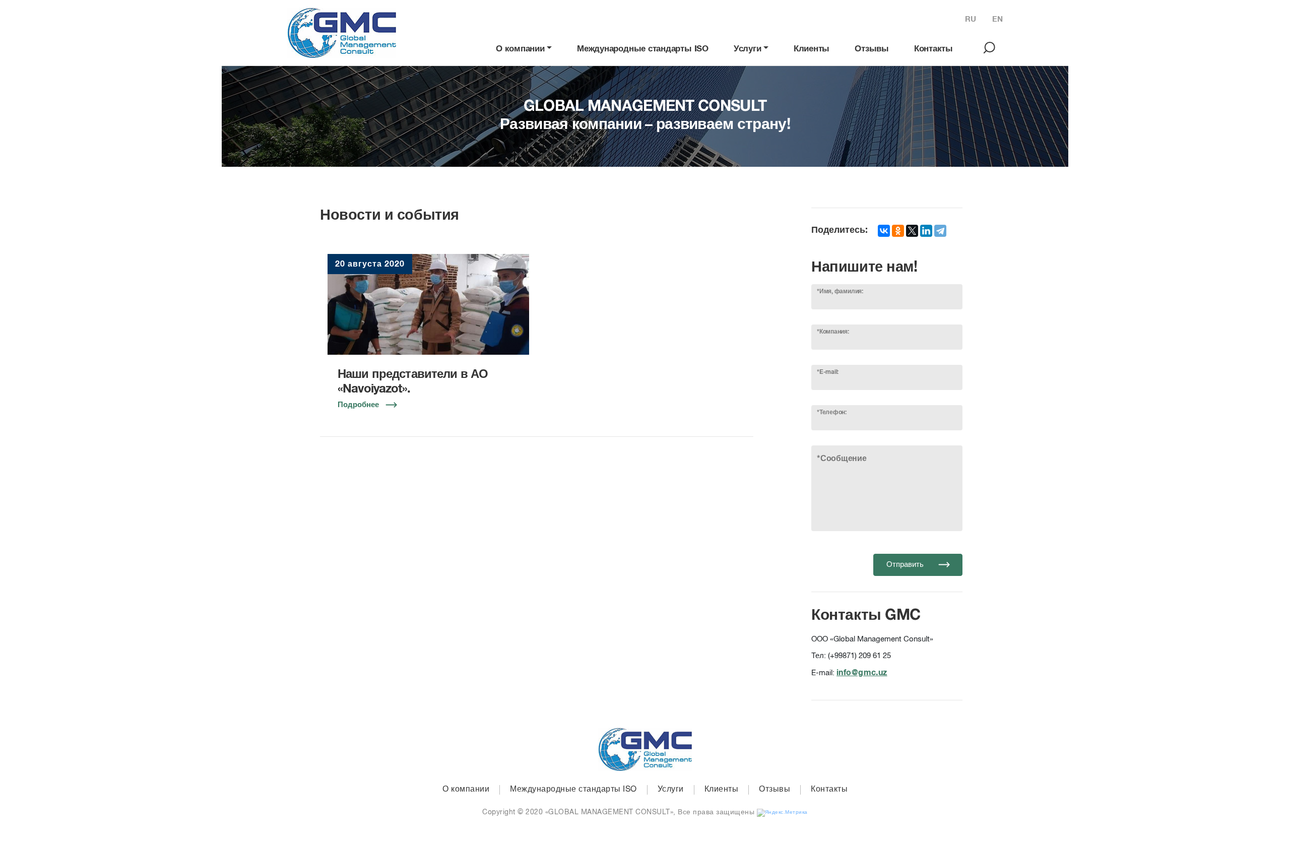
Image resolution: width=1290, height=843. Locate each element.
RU (970, 19)
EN (997, 19)
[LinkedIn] (926, 231)
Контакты (933, 49)
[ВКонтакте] (884, 231)
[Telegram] (940, 231)
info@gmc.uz (861, 673)
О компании (520, 49)
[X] (912, 231)
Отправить (906, 564)
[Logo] (341, 32)
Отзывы (872, 49)
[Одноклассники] (898, 231)
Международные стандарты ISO (642, 49)
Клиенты (811, 49)
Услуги (747, 49)
